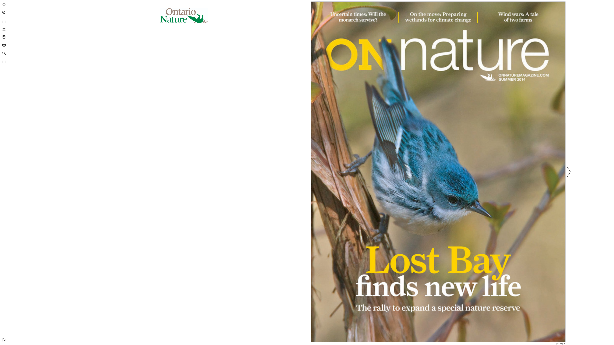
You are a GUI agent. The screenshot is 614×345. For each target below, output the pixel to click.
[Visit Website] (524, 75)
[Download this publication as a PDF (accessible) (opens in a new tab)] (4, 37)
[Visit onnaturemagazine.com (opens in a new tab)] (4, 5)
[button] (4, 13)
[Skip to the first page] (557, 344)
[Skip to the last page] (564, 344)
